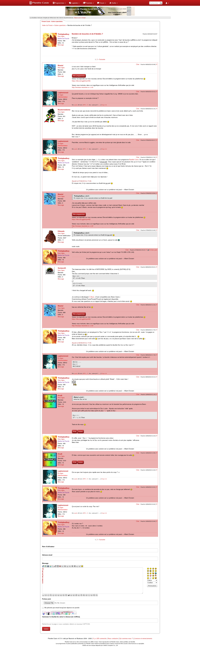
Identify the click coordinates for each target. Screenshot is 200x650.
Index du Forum (47, 25)
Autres (80, 431)
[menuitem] (59, 3)
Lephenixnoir (63, 93)
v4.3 (59, 638)
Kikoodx (61, 231)
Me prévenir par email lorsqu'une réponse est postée (61, 608)
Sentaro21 (62, 268)
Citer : (138, 64)
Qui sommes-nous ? (126, 638)
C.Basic (91, 297)
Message (61, 45)
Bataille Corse (134, 159)
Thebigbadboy (63, 34)
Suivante (102, 59)
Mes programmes (79, 76)
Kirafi (60, 395)
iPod (74, 431)
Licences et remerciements (143, 638)
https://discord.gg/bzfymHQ (81, 81)
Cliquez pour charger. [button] (80, 17)
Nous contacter (113, 638)
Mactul (60, 65)
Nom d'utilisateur (48, 546)
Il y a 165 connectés (100, 638)
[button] (59, 3)
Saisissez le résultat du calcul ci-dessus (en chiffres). (61, 617)
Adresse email (47, 555)
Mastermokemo (64, 110)
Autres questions (60, 25)
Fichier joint (153, 250)
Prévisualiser (152, 586)
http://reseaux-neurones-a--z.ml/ (82, 87)
